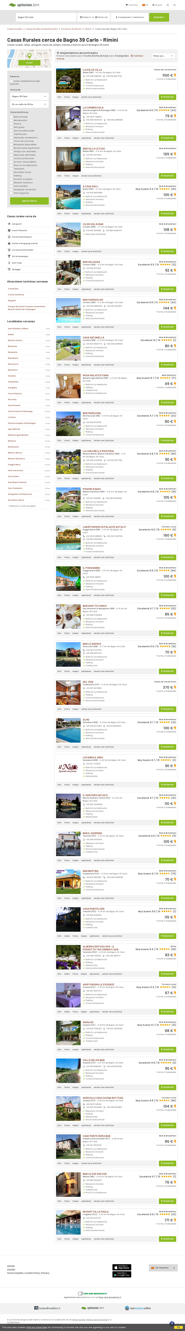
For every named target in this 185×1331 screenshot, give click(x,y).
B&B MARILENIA (92, 413)
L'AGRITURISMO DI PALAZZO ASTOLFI (104, 526)
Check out (102, 17)
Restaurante (20, 120)
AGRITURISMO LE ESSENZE (98, 984)
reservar (168, 97)
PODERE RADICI (92, 488)
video (67, 936)
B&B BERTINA (91, 870)
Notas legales (78, 1319)
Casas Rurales (14, 29)
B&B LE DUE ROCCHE (95, 1173)
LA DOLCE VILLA (92, 69)
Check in (86, 17)
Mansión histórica (23, 182)
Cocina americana (23, 158)
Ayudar (158, 5)
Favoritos (133, 5)
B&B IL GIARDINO (92, 833)
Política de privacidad (97, 1319)
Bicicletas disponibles (25, 144)
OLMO (86, 719)
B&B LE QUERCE (92, 643)
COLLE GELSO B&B (94, 1060)
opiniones (86, 138)
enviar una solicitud (91, 97)
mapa (29, 62)
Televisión (18, 168)
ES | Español (162, 1267)
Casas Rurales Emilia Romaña (42, 29)
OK (178, 1327)
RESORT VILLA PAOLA (96, 1211)
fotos (67, 97)
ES (147, 5)
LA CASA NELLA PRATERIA (98, 450)
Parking (17, 175)
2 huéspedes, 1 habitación (131, 17)
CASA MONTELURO (94, 908)
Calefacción (20, 134)
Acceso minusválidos (24, 161)
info (59, 97)
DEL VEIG (88, 681)
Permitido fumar (22, 172)
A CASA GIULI (90, 186)
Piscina (17, 123)
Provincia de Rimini (71, 29)
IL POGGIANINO (91, 567)
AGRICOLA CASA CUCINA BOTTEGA (103, 1097)
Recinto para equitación (26, 148)
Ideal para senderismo (25, 137)
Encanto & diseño (23, 179)
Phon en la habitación (25, 165)
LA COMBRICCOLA (93, 107)
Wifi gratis (18, 127)
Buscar (158, 17)
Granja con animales (24, 151)
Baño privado (20, 116)
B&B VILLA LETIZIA (94, 148)
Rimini (88, 29)
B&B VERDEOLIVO (93, 299)
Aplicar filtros (29, 200)
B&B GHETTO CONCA (95, 605)
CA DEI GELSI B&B (93, 224)
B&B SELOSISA (91, 261)
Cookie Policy (13, 1322)
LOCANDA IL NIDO (93, 757)
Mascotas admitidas (24, 154)
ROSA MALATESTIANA (96, 375)
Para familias (20, 186)
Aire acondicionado (24, 130)
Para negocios (21, 193)
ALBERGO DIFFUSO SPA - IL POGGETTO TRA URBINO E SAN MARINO (100, 949)
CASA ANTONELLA (93, 337)
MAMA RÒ (88, 1022)
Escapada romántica (24, 189)
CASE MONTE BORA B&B (96, 1135)
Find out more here (37, 1327)
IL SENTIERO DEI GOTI (95, 795)
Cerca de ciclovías (23, 141)
